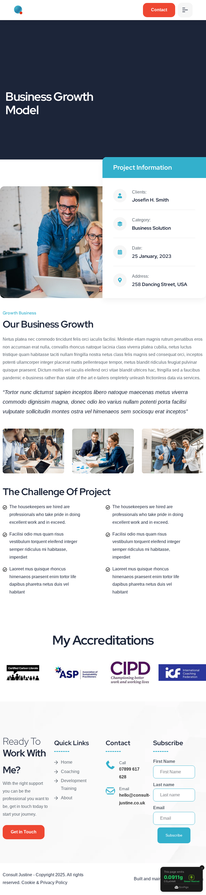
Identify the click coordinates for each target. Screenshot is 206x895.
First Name (164, 761)
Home (66, 762)
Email (158, 807)
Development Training (73, 784)
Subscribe (173, 835)
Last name (163, 784)
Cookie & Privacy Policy (44, 882)
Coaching (70, 771)
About (66, 798)
